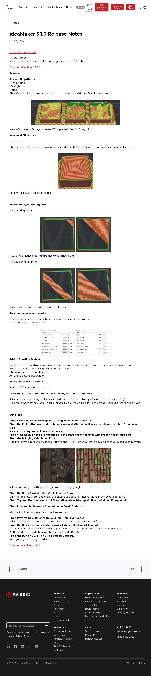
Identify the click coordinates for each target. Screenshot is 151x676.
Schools (58, 612)
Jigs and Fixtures (93, 605)
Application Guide (63, 638)
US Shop (130, 7)
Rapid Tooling (92, 608)
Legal (88, 627)
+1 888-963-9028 (125, 637)
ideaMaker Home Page (22, 52)
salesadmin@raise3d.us (128, 631)
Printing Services (125, 612)
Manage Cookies (93, 638)
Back (15, 23)
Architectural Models (95, 601)
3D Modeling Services (101, 7)
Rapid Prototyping (94, 597)
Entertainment (61, 620)
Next (132, 569)
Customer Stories (63, 631)
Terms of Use (92, 631)
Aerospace (59, 608)
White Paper (60, 635)
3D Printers (122, 597)
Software (121, 601)
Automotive (60, 605)
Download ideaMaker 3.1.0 (24, 67)
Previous (21, 569)
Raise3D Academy (63, 646)
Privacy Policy (23, 636)
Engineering (60, 597)
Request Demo (117, 7)
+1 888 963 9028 (86, 7)
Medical (58, 616)
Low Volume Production (97, 616)
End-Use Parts (92, 612)
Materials (121, 605)
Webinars (58, 650)
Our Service (123, 608)
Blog (56, 642)
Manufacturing (61, 601)
